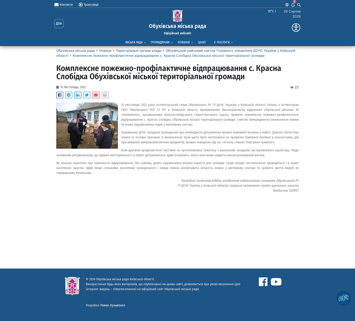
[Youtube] (276, 282)
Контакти (66, 5)
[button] (59, 95)
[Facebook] (263, 282)
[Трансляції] (81, 5)
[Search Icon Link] (299, 5)
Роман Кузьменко (112, 305)
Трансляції (91, 5)
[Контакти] (56, 5)
